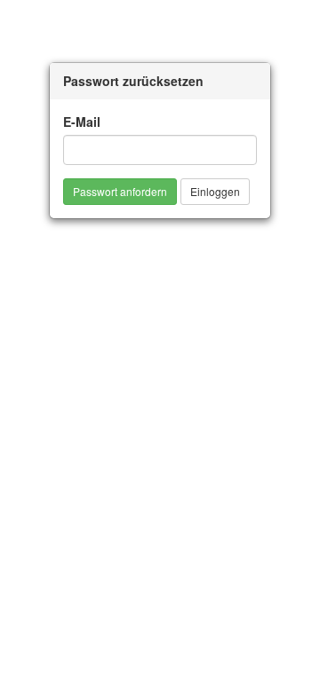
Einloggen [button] (215, 191)
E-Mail (81, 121)
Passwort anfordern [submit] (120, 191)
